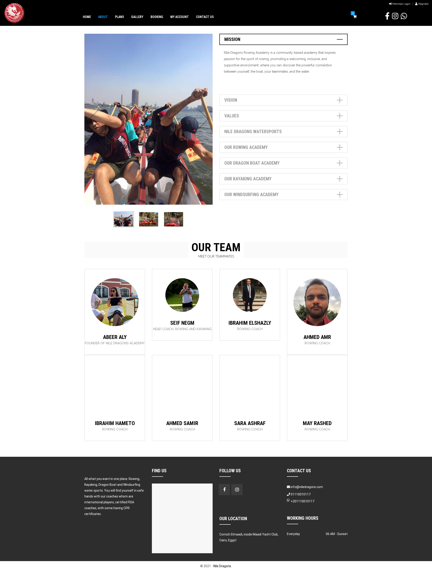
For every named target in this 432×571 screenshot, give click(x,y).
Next (201, 119)
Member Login (401, 3)
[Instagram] (115, 341)
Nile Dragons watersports (253, 131)
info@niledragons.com (307, 487)
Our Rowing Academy (246, 147)
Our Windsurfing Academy (251, 194)
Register (423, 3)
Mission (232, 39)
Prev (95, 119)
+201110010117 (302, 501)
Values (231, 116)
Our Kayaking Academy (248, 178)
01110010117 (300, 494)
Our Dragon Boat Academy (252, 163)
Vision (230, 100)
